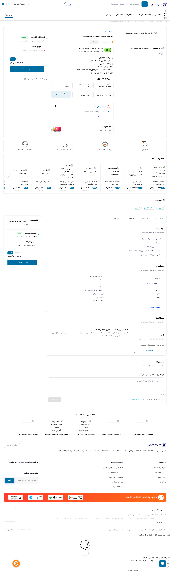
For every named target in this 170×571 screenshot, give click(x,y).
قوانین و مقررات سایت (115, 472)
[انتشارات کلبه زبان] (158, 5)
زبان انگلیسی (157, 21)
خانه (165, 21)
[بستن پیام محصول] (109, 570)
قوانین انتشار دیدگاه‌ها (138, 400)
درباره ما (163, 482)
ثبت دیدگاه (149, 350)
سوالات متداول (117, 482)
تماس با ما (162, 477)
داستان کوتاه (140, 21)
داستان (149, 21)
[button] (8, 175)
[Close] (85, 538)
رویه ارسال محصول (116, 477)
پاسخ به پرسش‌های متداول (113, 467)
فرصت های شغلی (159, 472)
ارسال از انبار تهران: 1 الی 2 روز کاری (95, 111)
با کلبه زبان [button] (162, 462)
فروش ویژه (9, 15)
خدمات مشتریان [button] (117, 462)
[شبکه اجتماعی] (36, 467)
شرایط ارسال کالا (100, 107)
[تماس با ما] (162, 563)
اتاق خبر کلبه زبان (159, 467)
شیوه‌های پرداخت (116, 487)
